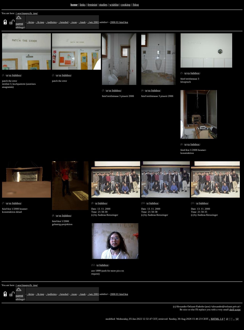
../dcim (30, 22)
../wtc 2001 (93, 22)
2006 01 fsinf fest (119, 22)
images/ (26, 13)
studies (103, 4)
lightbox (16, 75)
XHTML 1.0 (217, 318)
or (7, 75)
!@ (237, 318)
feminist (92, 4)
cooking (125, 4)
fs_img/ (34, 13)
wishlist (114, 4)
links (82, 4)
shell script (235, 309)
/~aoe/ (19, 13)
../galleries (51, 22)
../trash (82, 22)
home (74, 4)
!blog (135, 4)
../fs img (40, 22)
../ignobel (63, 22)
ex (10, 75)
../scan (73, 22)
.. (233, 318)
